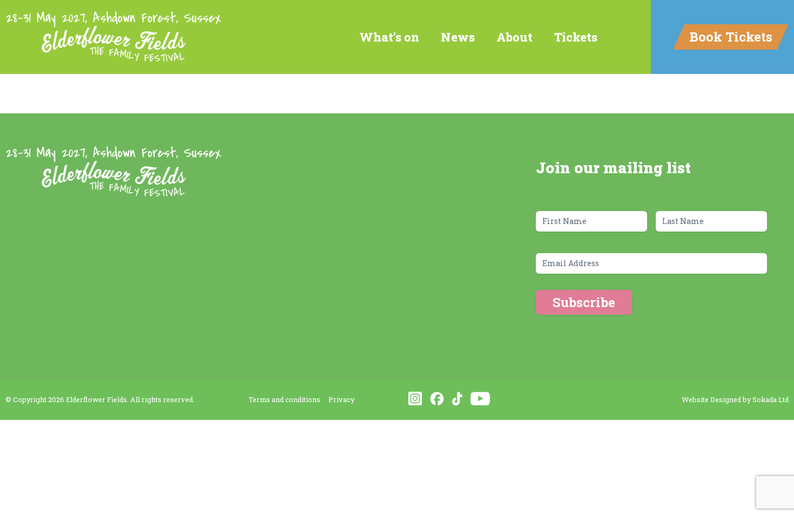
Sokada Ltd (770, 399)
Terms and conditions (284, 399)
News (458, 37)
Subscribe (584, 302)
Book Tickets (730, 36)
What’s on (389, 37)
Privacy (341, 399)
